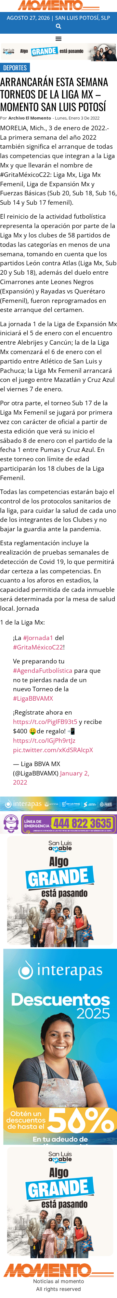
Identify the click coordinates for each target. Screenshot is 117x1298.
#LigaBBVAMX (33, 698)
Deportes (15, 67)
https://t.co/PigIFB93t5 (45, 721)
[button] (59, 26)
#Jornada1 (38, 637)
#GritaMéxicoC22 (38, 647)
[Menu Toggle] (58, 38)
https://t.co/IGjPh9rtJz (44, 740)
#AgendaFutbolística (42, 670)
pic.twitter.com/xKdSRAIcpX (53, 749)
